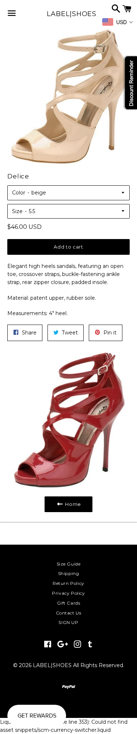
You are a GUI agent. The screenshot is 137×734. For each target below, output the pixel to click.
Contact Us (68, 613)
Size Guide (69, 564)
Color (18, 192)
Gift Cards (68, 603)
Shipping (68, 573)
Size (17, 211)
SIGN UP (68, 622)
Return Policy (68, 583)
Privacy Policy (68, 593)
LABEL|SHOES (68, 14)
